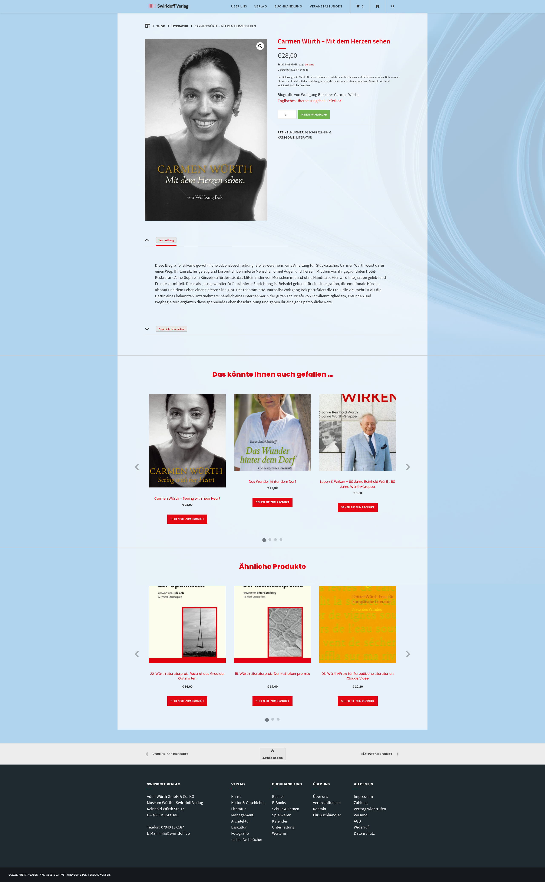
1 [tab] (264, 539)
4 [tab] (281, 539)
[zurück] (137, 467)
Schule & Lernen (285, 808)
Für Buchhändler (327, 814)
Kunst (236, 796)
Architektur (240, 821)
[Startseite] (169, 6)
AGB (357, 821)
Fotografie (240, 833)
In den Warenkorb (314, 114)
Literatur (179, 26)
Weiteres (279, 833)
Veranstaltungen (326, 6)
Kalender (279, 821)
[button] (260, 46)
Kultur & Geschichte (247, 802)
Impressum (363, 796)
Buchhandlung (288, 6)
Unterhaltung (283, 827)
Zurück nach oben (272, 757)
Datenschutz (364, 833)
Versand (309, 64)
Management (242, 814)
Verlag (260, 6)
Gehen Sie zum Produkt (187, 519)
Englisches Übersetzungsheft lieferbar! (310, 100)
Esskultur (239, 827)
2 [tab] (269, 539)
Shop (160, 26)
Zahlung (361, 802)
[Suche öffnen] (392, 6)
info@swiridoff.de (174, 833)
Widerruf (361, 827)
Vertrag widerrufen (370, 808)
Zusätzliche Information (172, 329)
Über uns (239, 6)
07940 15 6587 (172, 827)
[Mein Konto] (377, 6)
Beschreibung (166, 240)
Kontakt (319, 808)
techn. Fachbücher (246, 839)
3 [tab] (275, 539)
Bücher (278, 796)
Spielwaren (281, 814)
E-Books (279, 802)
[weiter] (407, 467)
